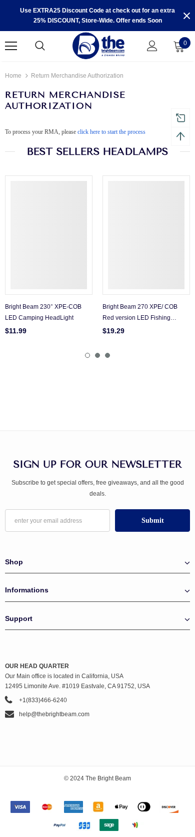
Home (13, 75)
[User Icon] (152, 46)
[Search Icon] (50, 46)
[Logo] (98, 46)
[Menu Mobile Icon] (11, 46)
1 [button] (87, 355)
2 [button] (97, 355)
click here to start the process (112, 131)
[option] (49, 258)
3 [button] (107, 355)
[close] (187, 16)
